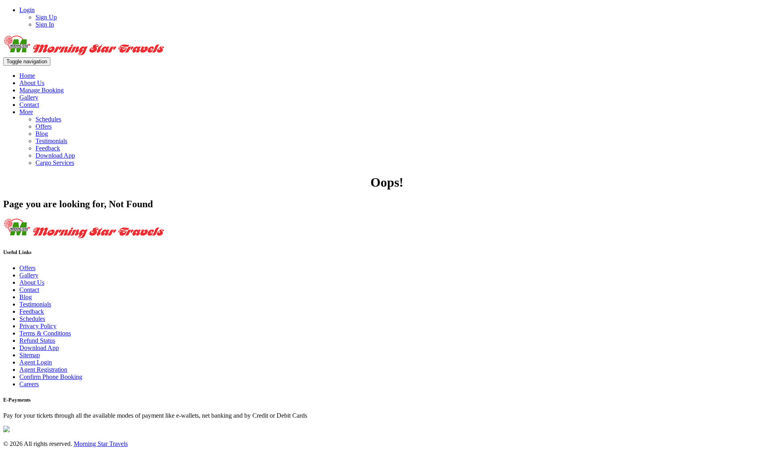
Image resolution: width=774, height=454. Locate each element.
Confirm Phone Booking (50, 376)
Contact (29, 104)
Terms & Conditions (45, 333)
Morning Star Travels (101, 443)
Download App (55, 155)
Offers (43, 126)
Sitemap (29, 355)
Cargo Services (54, 162)
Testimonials (51, 140)
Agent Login (35, 362)
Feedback (47, 148)
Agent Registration (43, 369)
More (26, 111)
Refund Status (37, 340)
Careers (29, 384)
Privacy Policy (37, 326)
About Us (31, 82)
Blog (41, 133)
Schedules (48, 119)
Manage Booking (41, 90)
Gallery (28, 97)
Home (27, 75)
